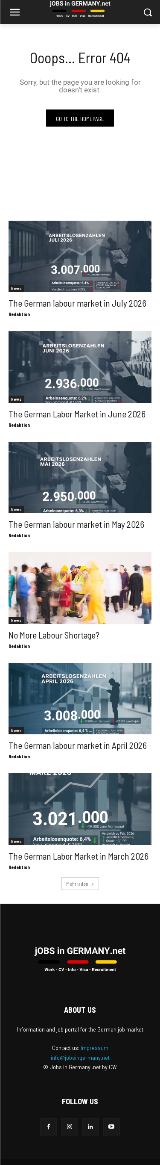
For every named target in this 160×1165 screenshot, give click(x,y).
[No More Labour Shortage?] (80, 588)
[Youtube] (111, 1126)
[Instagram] (69, 1126)
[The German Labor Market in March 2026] (80, 809)
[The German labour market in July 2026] (80, 257)
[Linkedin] (90, 1126)
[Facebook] (48, 1126)
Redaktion (19, 314)
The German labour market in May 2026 (76, 524)
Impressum (94, 1047)
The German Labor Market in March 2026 (78, 856)
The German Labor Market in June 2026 (77, 413)
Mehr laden (77, 884)
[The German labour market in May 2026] (80, 478)
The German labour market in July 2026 (77, 303)
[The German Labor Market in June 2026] (80, 367)
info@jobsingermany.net (80, 1057)
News (16, 288)
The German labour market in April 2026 (78, 745)
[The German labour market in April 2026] (80, 699)
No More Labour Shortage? (54, 635)
